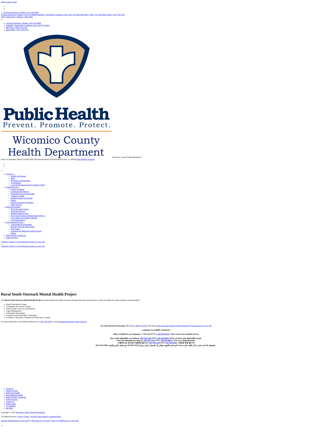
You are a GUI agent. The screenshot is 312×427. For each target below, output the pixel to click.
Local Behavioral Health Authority (24, 218)
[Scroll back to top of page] (2, 425)
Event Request (31, 242)
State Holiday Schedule (86, 159)
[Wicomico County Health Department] (56, 157)
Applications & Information (21, 225)
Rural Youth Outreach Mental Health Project (28, 216)
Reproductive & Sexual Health (22, 194)
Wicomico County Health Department (30, 412)
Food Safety (15, 229)
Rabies (13, 233)
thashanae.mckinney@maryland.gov (73, 322)
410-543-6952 (162, 338)
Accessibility (11, 406)
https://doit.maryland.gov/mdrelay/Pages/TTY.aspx (184, 326)
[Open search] (2, 13)
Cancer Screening (17, 189)
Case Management (18, 220)
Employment (11, 404)
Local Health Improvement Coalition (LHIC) (28, 185)
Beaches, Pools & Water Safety (23, 227)
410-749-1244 (145, 338)
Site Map (9, 408)
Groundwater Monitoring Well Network (26, 231)
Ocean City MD (65, 421)
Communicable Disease (20, 192)
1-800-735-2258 (140, 326)
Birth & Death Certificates (16, 235)
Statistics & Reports (18, 176)
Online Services (12, 238)
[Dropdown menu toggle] (14, 174)
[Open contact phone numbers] (2, 19)
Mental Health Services (20, 214)
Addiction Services (18, 211)
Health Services (12, 187)
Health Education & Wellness (22, 203)
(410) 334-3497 (46, 322)
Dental (13, 200)
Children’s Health (17, 196)
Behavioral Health (13, 207)
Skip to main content (9, 2)
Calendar (4, 242)
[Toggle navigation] (2, 170)
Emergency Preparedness (20, 181)
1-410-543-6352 (162, 334)
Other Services (16, 205)
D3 (41, 421)
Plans (13, 178)
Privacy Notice (23, 417)
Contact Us (13, 242)
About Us (9, 174)
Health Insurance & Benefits (22, 198)
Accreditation (16, 183)
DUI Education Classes (20, 209)
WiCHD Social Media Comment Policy (46, 417)
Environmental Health (14, 222)
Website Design (15, 421)
